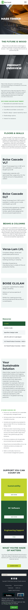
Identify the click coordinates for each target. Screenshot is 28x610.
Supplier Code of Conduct (14, 590)
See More (14, 494)
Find (14, 537)
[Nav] (25, 2)
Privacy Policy (8, 603)
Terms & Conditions (18, 585)
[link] (12, 578)
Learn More (14, 565)
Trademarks (10, 587)
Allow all (14, 607)
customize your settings (8, 602)
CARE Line (17, 587)
